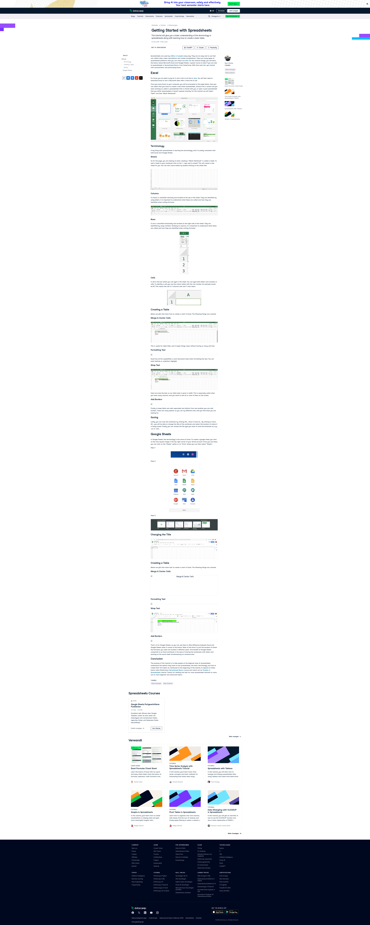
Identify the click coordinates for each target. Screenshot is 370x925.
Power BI (222, 860)
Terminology (127, 62)
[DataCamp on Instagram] (157, 913)
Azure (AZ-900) (224, 891)
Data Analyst (223, 876)
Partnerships (136, 860)
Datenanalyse (173, 25)
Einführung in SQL (159, 879)
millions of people (176, 56)
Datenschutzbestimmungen (139, 918)
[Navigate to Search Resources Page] (209, 16)
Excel (124, 59)
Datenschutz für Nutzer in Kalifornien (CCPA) (171, 918)
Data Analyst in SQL (204, 876)
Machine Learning (137, 879)
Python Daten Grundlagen (184, 882)
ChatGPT (222, 866)
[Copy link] (124, 78)
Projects (156, 860)
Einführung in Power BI (161, 885)
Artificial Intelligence (226, 857)
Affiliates (134, 857)
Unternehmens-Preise (182, 851)
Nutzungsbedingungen (138, 922)
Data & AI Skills (180, 848)
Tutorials (163, 25)
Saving (126, 67)
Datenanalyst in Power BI (206, 886)
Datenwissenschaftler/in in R (207, 883)
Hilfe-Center (135, 863)
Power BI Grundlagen (182, 885)
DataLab (156, 866)
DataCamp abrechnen (205, 859)
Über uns (134, 848)
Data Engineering (137, 882)
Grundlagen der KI (181, 876)
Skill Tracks (157, 851)
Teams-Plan (179, 854)
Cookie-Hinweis (153, 918)
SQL (220, 854)
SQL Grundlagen (181, 879)
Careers (134, 854)
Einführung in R (158, 882)
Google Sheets (127, 70)
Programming (136, 885)
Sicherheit (198, 918)
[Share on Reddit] (136, 78)
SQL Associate (224, 879)
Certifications (158, 857)
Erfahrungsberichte (204, 862)
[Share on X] (141, 78)
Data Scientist (223, 882)
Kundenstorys (180, 860)
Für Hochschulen (203, 865)
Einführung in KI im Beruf (161, 891)
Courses (156, 854)
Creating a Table (129, 64)
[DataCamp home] (145, 908)
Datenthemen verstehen (183, 892)
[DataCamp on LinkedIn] (145, 913)
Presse (134, 851)
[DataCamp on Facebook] (133, 913)
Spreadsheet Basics (172, 65)
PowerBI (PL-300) (224, 888)
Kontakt (134, 866)
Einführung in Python (160, 876)
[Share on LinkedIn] (128, 78)
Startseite (155, 25)
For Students (202, 851)
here (186, 60)
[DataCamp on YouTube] (151, 913)
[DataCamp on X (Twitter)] (139, 913)
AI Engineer (223, 885)
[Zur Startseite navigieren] (137, 10)
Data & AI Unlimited (182, 857)
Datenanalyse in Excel (161, 888)
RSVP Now (233, 4)
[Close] (367, 4)
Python (221, 848)
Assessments (158, 863)
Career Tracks (158, 848)
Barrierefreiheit (190, 918)
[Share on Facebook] (132, 78)
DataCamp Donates (204, 868)
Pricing (200, 848)
